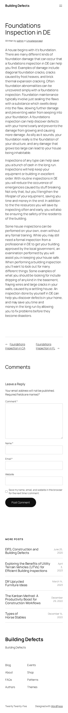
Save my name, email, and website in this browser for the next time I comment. (35, 491)
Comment (11, 401)
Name (9, 443)
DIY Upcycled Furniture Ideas (16, 583)
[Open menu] (61, 6)
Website (9, 474)
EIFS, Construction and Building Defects (21, 551)
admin (20, 40)
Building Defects (17, 5)
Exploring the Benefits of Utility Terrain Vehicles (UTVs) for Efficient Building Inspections (27, 567)
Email (9, 458)
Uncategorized (35, 40)
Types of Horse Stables (15, 615)
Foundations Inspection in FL (45, 346)
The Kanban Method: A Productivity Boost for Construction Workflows (23, 599)
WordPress (57, 706)
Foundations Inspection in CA (15, 346)
